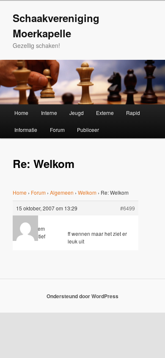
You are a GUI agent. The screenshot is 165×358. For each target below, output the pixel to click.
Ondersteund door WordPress (82, 296)
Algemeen (62, 192)
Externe (105, 112)
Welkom (87, 192)
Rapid (133, 112)
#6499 (127, 208)
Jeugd (76, 112)
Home (21, 112)
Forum (57, 129)
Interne (49, 112)
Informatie (25, 129)
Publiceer (88, 129)
